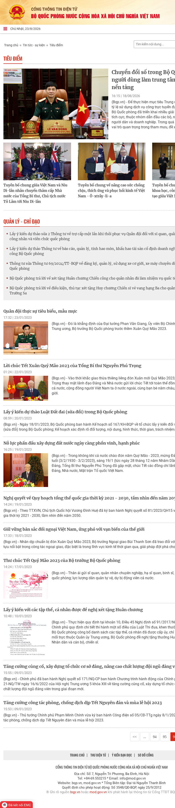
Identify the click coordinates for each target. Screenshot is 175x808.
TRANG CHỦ (77, 755)
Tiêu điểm (56, 45)
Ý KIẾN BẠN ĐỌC (122, 755)
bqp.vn (75, 792)
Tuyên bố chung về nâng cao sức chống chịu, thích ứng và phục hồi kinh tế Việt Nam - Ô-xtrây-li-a (111, 190)
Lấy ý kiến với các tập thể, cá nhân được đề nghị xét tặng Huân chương (73, 609)
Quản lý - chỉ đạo (21, 221)
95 (165, 737)
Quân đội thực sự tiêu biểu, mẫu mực (40, 311)
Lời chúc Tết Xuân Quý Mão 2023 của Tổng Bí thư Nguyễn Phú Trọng (72, 365)
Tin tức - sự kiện (34, 45)
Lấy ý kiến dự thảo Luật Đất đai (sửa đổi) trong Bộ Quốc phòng (65, 411)
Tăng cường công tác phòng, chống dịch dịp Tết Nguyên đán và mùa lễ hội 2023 (82, 702)
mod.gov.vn (98, 792)
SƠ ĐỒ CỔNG (146, 755)
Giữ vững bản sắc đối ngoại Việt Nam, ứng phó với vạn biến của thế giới (73, 529)
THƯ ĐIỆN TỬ (98, 755)
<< (135, 737)
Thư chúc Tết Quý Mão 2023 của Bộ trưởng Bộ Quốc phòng (61, 560)
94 (155, 737)
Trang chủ (11, 45)
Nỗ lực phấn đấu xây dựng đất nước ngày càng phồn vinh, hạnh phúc (71, 443)
